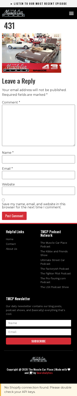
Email (7, 168)
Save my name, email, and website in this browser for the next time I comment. (33, 206)
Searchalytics (45, 373)
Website (8, 184)
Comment (11, 102)
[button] (71, 13)
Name (8, 152)
